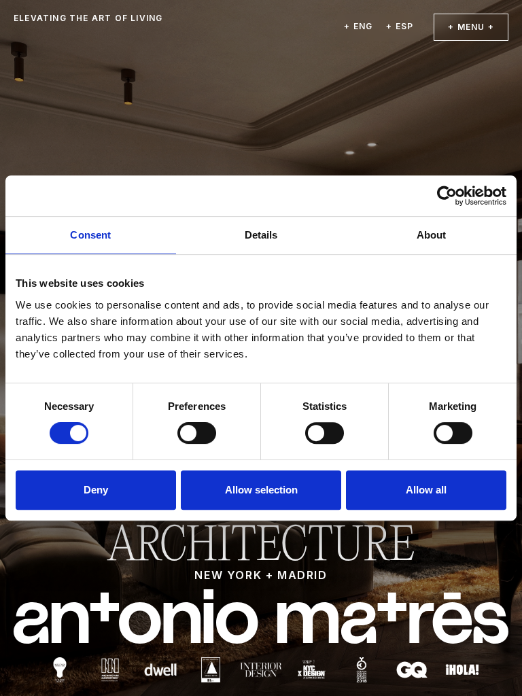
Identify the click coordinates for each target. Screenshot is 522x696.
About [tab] (432, 235)
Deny (96, 489)
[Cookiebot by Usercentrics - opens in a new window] (446, 196)
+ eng (358, 26)
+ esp (399, 26)
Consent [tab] (90, 235)
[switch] (196, 433)
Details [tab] (261, 235)
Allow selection (261, 489)
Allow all (426, 489)
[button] (471, 27)
